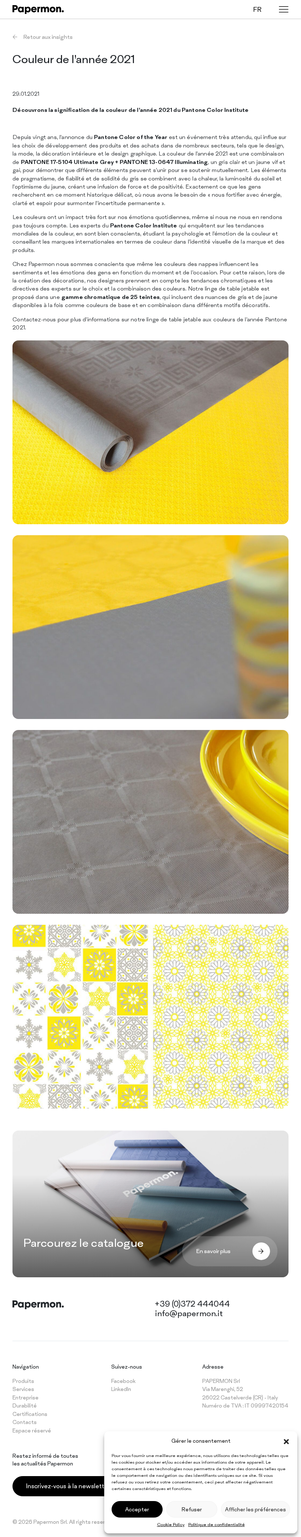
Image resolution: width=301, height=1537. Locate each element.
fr (257, 9)
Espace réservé (31, 1430)
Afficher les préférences (255, 1509)
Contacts (24, 1422)
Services (23, 1389)
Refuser (192, 1509)
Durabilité (24, 1405)
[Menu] (284, 9)
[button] (286, 1441)
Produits (23, 1380)
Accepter (137, 1509)
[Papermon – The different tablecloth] (38, 9)
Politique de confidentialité (216, 1524)
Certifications (29, 1413)
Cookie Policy (171, 1524)
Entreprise (25, 1397)
